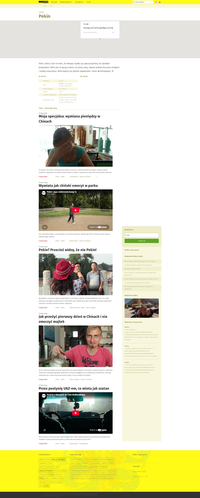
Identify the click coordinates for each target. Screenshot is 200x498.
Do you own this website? (90, 32)
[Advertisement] (140, 407)
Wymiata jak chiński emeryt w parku (68, 185)
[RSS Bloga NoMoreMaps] (129, 2)
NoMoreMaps (136, 476)
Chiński (61, 84)
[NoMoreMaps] (39, 6)
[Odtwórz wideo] (142, 308)
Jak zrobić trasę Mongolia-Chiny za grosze (137, 283)
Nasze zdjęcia (91, 308)
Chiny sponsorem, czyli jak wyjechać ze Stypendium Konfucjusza (140, 274)
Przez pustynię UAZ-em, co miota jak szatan (74, 388)
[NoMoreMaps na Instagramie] (125, 2)
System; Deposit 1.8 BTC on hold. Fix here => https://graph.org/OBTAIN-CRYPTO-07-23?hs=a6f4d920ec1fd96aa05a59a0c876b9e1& (139, 351)
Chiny (44, 6)
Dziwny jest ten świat (77, 308)
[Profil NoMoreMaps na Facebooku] (114, 2)
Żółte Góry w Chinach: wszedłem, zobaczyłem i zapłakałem (139, 288)
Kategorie (79, 2)
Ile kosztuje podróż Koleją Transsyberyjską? (138, 265)
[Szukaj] (151, 2)
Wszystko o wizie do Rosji (133, 269)
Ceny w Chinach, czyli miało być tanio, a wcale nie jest (141, 279)
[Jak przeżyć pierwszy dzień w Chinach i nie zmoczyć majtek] (76, 346)
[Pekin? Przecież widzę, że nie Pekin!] (76, 274)
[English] (156, 2)
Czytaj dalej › (43, 177)
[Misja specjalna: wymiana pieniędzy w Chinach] (76, 146)
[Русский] (159, 2)
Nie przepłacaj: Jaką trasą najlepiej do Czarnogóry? (140, 261)
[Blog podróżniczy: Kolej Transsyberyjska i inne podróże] (43, 2)
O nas (89, 2)
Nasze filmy (74, 241)
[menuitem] (54, 2)
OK (113, 32)
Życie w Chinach (85, 177)
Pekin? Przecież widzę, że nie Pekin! (67, 250)
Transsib (54, 2)
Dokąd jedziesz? (66, 2)
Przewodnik (74, 177)
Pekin (51, 6)
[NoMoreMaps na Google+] (118, 2)
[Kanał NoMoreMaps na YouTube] (122, 2)
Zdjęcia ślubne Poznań (139, 471)
